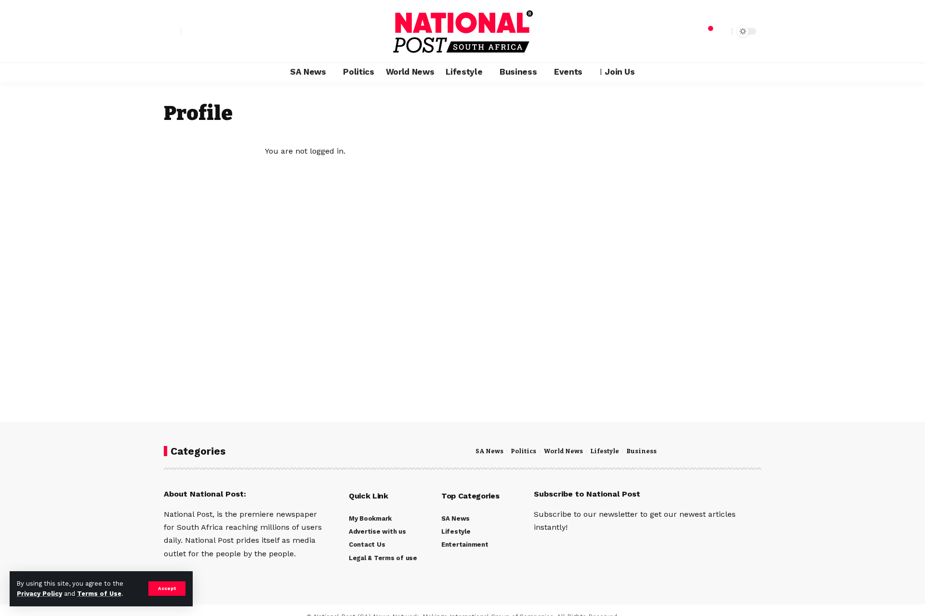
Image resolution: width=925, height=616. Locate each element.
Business (641, 451)
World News (563, 451)
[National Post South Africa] (462, 31)
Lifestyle (604, 451)
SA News (489, 451)
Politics (523, 451)
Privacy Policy (39, 593)
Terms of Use (99, 593)
